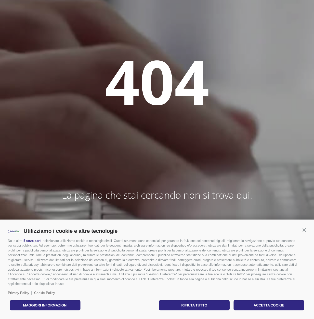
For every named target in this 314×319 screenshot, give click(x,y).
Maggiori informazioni (45, 305)
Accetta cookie (269, 305)
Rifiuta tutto (194, 305)
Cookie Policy (44, 293)
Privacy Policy (18, 293)
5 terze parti (32, 241)
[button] (304, 230)
